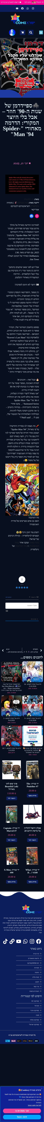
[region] (22, 1104)
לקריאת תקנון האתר (34, 1105)
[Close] (41, 1088)
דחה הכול (22, 1117)
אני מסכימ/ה (22, 1111)
